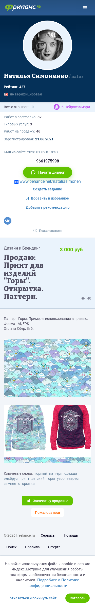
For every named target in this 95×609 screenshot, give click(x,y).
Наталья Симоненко (44, 75)
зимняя (10, 484)
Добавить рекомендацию (47, 207)
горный (41, 473)
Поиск (11, 547)
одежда (70, 473)
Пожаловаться (50, 231)
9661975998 (47, 161)
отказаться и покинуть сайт (33, 598)
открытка (26, 484)
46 (38, 131)
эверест (73, 478)
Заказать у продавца (50, 501)
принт (24, 478)
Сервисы (48, 535)
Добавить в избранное (50, 198)
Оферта (54, 547)
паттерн (55, 473)
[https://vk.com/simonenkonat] (7, 221)
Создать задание (47, 189)
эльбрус (10, 478)
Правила (32, 547)
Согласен (77, 598)
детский (38, 478)
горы (51, 478)
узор (61, 478)
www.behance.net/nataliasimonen (49, 181)
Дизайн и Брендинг (22, 248)
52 (39, 117)
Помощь (71, 535)
